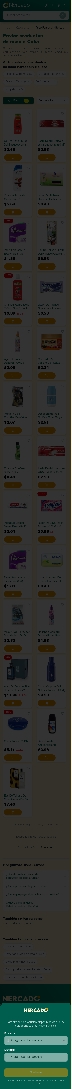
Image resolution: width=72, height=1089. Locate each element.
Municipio (10, 1050)
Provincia (9, 1034)
